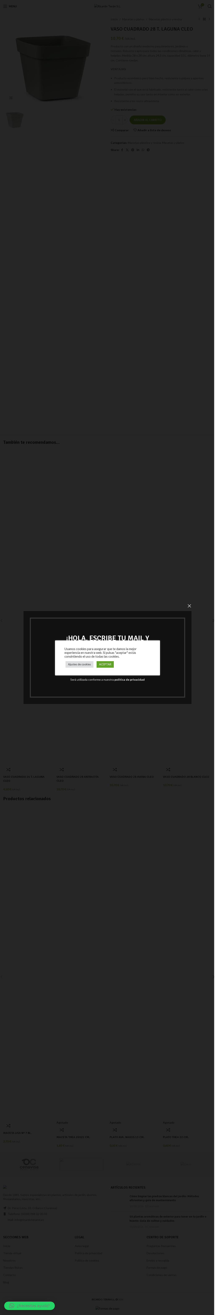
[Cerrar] (189, 606)
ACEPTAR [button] (105, 664)
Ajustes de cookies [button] (79, 664)
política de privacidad (129, 679)
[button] (29, 1306)
